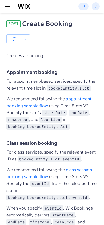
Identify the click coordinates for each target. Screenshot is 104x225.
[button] (14, 39)
